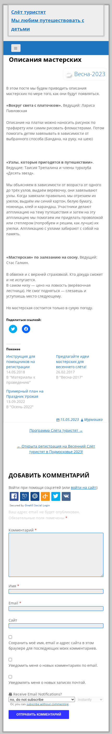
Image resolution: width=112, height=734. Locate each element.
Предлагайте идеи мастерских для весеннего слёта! (72, 361)
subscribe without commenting (48, 704)
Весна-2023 (89, 74)
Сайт (13, 620)
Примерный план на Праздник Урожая (24, 394)
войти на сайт (83, 487)
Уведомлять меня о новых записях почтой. (47, 682)
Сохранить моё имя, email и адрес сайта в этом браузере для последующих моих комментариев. (53, 645)
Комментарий (23, 530)
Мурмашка (93, 419)
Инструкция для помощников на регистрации (20, 361)
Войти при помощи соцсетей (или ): (53, 487)
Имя (14, 585)
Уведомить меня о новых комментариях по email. (53, 665)
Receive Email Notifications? (37, 694)
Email (15, 603)
